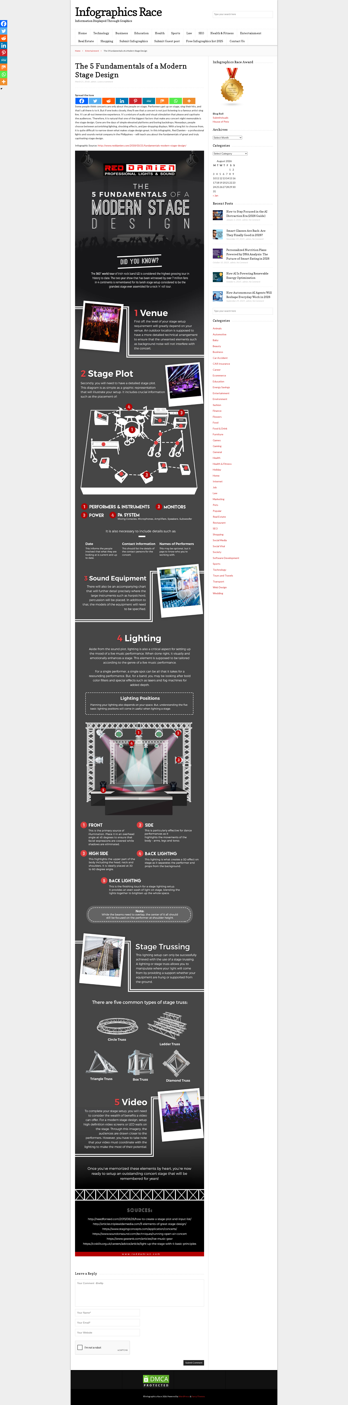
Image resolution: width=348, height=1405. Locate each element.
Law (189, 33)
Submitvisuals (220, 117)
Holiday (217, 469)
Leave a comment (105, 81)
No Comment (254, 219)
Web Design (220, 587)
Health (160, 33)
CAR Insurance (221, 363)
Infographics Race (118, 12)
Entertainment (250, 33)
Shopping (106, 41)
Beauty (217, 346)
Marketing (218, 499)
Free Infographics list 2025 (204, 41)
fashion (217, 404)
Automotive (219, 334)
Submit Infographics (133, 41)
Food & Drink (220, 428)
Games (217, 440)
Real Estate (86, 41)
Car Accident (220, 357)
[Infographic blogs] (232, 106)
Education (141, 33)
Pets (215, 504)
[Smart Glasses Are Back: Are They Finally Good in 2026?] (218, 234)
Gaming (217, 446)
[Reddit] (108, 101)
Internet (218, 481)
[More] (189, 101)
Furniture (218, 434)
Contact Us (237, 41)
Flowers (217, 416)
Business (121, 33)
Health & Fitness (222, 33)
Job (215, 487)
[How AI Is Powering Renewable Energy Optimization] (218, 277)
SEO (201, 33)
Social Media (220, 540)
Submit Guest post (167, 41)
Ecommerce (219, 375)
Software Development (226, 557)
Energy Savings (221, 387)
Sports (175, 33)
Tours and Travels (223, 575)
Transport (218, 581)
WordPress (184, 1396)
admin (93, 81)
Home (82, 33)
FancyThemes (198, 1396)
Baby (215, 340)
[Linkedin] (122, 101)
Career (217, 369)
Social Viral (219, 546)
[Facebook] (81, 101)
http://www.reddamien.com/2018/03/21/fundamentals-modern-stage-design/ (142, 145)
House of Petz (221, 121)
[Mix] (162, 101)
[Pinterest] (135, 101)
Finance (217, 410)
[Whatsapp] (175, 101)
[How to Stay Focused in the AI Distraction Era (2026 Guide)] (218, 215)
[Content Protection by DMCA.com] (156, 1387)
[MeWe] (148, 101)
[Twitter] (95, 101)
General (217, 452)
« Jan (215, 195)
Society (217, 551)
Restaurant (219, 522)
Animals (217, 328)
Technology (101, 33)
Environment (220, 398)
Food (215, 422)
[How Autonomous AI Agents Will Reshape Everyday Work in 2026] (218, 296)
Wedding (218, 593)
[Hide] (1, 88)
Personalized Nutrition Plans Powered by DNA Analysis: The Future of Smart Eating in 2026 (247, 254)
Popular (217, 510)
